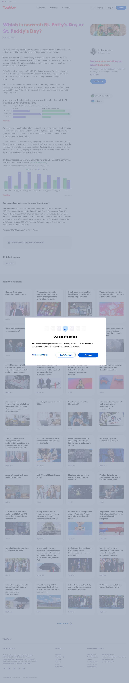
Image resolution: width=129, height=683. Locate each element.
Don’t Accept (66, 355)
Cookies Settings (40, 355)
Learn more (75, 346)
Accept (88, 355)
